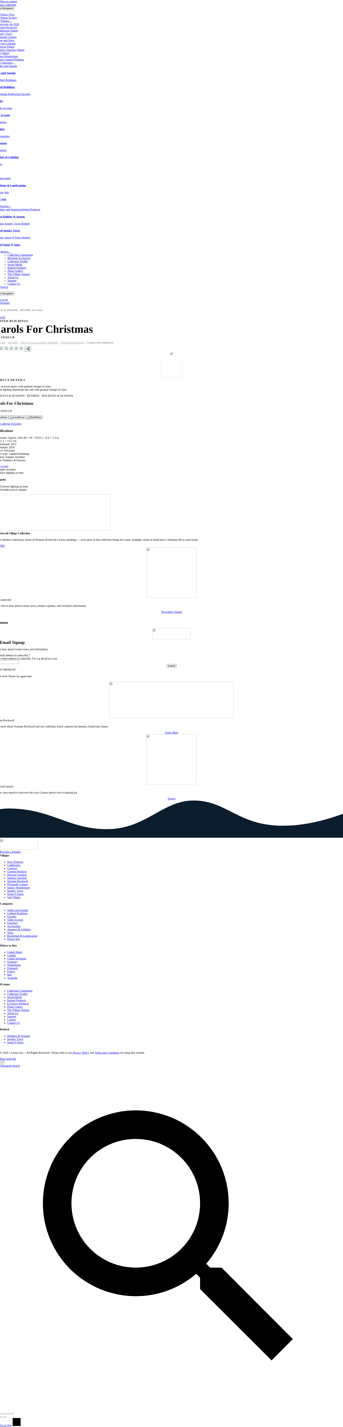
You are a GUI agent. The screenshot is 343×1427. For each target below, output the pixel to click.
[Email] (22, 349)
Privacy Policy (80, 1052)
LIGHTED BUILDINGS (72, 343)
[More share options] (28, 349)
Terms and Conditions (107, 1052)
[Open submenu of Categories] (13, 63)
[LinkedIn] (17, 349)
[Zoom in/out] (1, 1413)
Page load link (8, 1058)
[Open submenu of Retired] (10, 207)
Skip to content (8, 1)
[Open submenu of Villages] (10, 22)
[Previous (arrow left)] (1, 1417)
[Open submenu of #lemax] (10, 252)
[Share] (8, 1413)
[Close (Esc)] (12, 1413)
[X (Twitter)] (7, 349)
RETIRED (13, 343)
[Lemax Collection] (19, 848)
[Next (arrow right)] (5, 1417)
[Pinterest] (12, 349)
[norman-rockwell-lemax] (171, 717)
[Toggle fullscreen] (5, 1413)
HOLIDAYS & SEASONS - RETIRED (39, 343)
